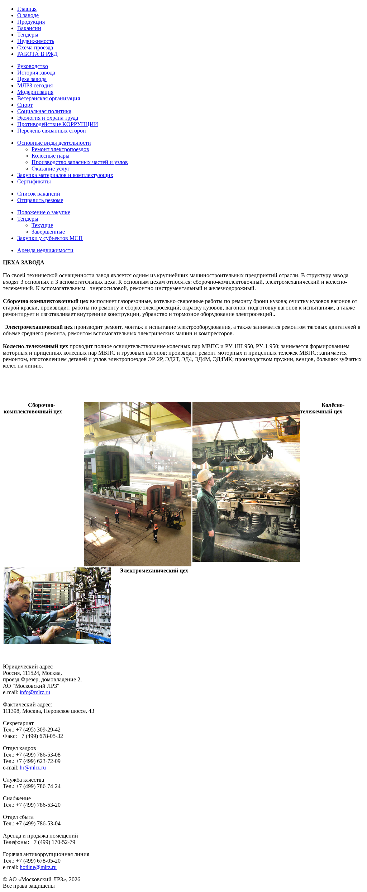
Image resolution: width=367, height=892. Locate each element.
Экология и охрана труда (47, 118)
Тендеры (27, 35)
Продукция (31, 22)
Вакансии (29, 28)
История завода (36, 72)
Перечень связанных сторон (51, 131)
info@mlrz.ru (35, 692)
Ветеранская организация (48, 98)
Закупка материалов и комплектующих (65, 175)
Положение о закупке (43, 212)
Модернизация (35, 92)
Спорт (25, 105)
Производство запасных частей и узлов (80, 162)
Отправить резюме (40, 200)
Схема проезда (35, 47)
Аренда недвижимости (45, 250)
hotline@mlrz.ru (38, 867)
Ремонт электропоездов (60, 149)
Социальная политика (44, 111)
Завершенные (48, 232)
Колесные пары (51, 156)
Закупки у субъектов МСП (50, 238)
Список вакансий (38, 194)
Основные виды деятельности (54, 143)
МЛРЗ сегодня (35, 85)
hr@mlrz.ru (33, 767)
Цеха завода (32, 79)
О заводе (28, 15)
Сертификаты (34, 181)
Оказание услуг (51, 169)
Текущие (42, 225)
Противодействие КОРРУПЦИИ (57, 124)
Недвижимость (35, 41)
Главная (27, 9)
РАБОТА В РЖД (37, 54)
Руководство (32, 66)
